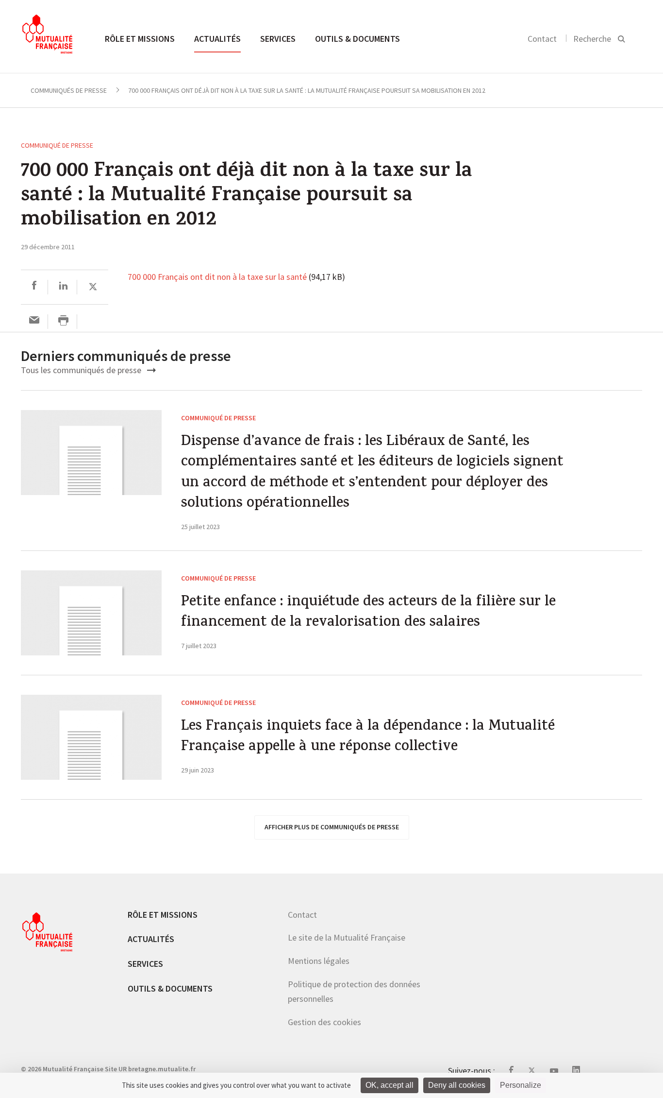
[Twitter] (93, 286)
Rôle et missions (140, 38)
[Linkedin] (63, 286)
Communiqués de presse (69, 90)
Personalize (520, 1085)
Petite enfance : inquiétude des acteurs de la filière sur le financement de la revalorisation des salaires (368, 613)
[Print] (63, 321)
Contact (542, 38)
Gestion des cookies (324, 1022)
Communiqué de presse (57, 145)
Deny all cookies (456, 1085)
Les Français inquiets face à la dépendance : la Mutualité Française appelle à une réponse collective (368, 737)
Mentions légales (318, 960)
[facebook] (34, 286)
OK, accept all (389, 1085)
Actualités (217, 38)
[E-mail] (34, 321)
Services (278, 38)
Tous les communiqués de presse (82, 370)
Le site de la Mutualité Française (346, 937)
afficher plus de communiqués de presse (332, 827)
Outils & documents (357, 38)
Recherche (592, 38)
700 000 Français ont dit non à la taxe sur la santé (217, 277)
